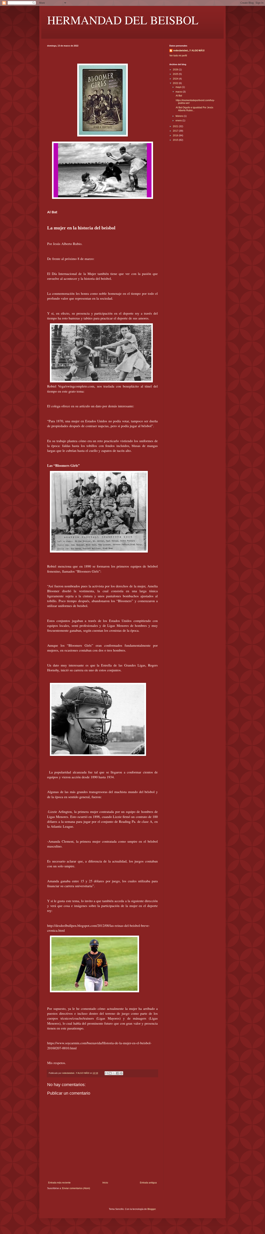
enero (179, 120)
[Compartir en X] (114, 1073)
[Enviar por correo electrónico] (106, 1073)
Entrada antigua (148, 1182)
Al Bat (178, 95)
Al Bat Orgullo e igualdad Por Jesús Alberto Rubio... (194, 109)
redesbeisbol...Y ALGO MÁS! (189, 50)
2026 (176, 69)
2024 (176, 78)
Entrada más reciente (59, 1182)
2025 (176, 74)
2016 (176, 135)
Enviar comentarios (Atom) (76, 1188)
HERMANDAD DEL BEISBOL (122, 20)
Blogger (151, 1209)
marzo (179, 91)
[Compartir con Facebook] (118, 1073)
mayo (179, 87)
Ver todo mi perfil (178, 55)
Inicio (105, 1182)
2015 (176, 140)
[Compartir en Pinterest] (121, 1073)
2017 (176, 130)
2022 (176, 83)
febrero (180, 116)
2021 (176, 126)
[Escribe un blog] (110, 1073)
